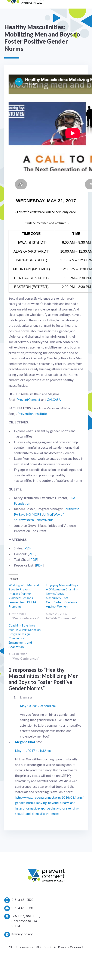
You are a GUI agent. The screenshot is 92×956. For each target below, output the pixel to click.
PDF (28, 548)
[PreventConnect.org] (25, 4)
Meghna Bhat (25, 742)
